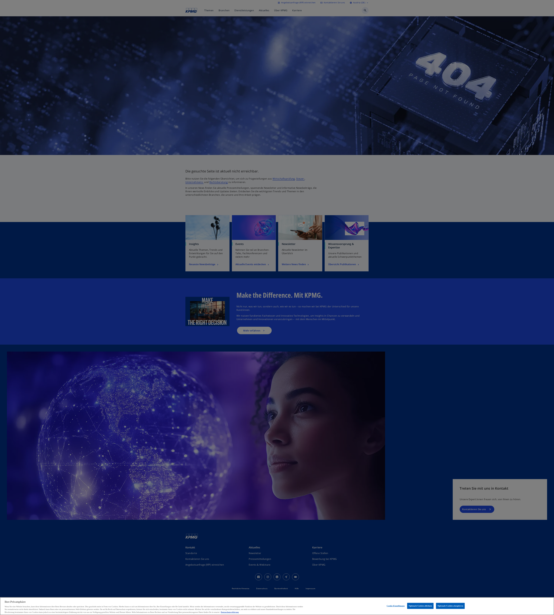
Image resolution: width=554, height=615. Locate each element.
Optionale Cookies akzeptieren (450, 606)
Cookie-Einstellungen (396, 606)
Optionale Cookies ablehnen (420, 606)
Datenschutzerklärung (230, 612)
